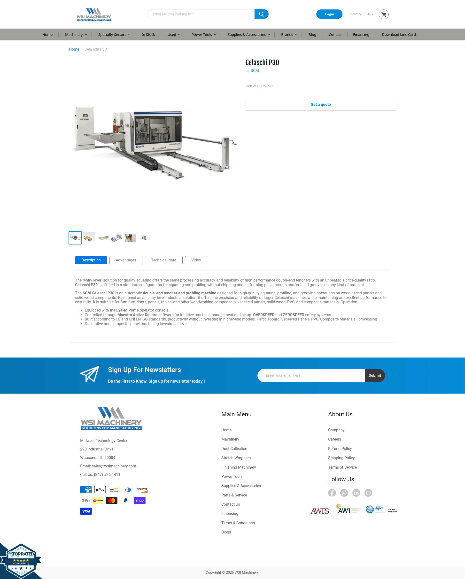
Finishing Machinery (238, 467)
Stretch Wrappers (236, 458)
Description (91, 260)
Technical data (163, 260)
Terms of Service (342, 467)
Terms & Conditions (238, 523)
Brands (287, 34)
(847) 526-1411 (107, 474)
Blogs (226, 532)
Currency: (356, 14)
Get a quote (321, 104)
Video (196, 260)
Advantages (126, 260)
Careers (334, 439)
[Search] (262, 14)
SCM (255, 70)
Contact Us (230, 504)
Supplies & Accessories (247, 34)
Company (336, 430)
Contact (335, 34)
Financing (361, 34)
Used (172, 34)
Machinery (74, 34)
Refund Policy (340, 448)
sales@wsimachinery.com (114, 466)
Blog (312, 34)
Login (329, 14)
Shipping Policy (341, 458)
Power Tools (202, 34)
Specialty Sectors (112, 34)
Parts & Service (234, 495)
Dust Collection (234, 448)
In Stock (148, 34)
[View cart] (383, 14)
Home (47, 34)
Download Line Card (399, 34)
